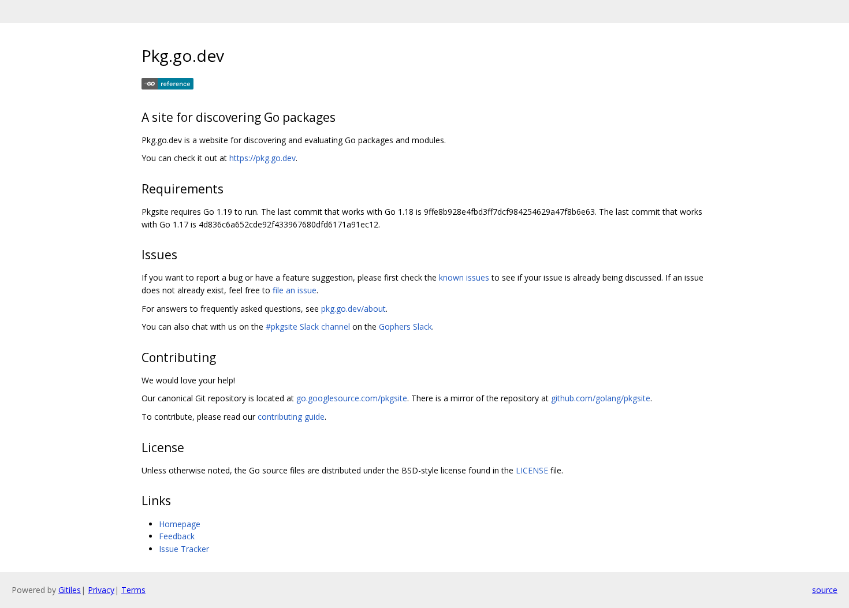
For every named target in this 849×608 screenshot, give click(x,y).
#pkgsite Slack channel (308, 326)
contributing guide (291, 416)
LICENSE (532, 470)
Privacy (101, 589)
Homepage (179, 524)
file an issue (294, 290)
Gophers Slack (405, 326)
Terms (133, 589)
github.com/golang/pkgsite (600, 398)
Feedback (177, 536)
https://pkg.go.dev (262, 157)
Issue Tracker (184, 548)
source (824, 589)
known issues (464, 277)
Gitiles (69, 589)
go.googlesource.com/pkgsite (351, 398)
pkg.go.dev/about (353, 308)
